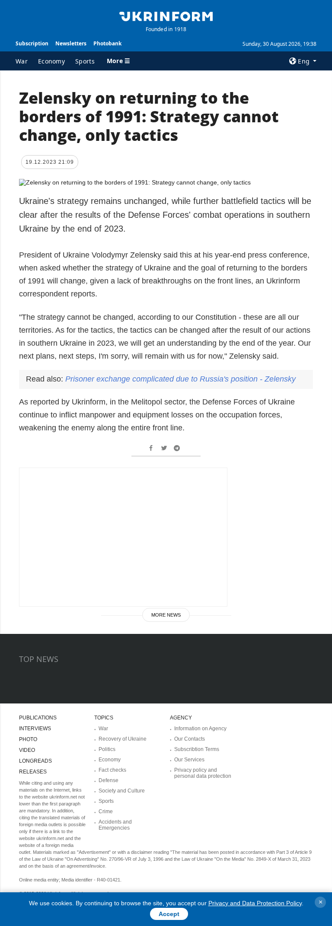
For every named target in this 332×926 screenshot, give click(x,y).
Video (27, 750)
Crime (106, 811)
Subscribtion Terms (196, 749)
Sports (85, 61)
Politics (107, 749)
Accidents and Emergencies (115, 825)
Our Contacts (189, 739)
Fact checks (112, 770)
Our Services (189, 760)
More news (166, 614)
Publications (38, 718)
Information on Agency (200, 729)
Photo (28, 739)
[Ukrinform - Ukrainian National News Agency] (166, 15)
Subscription (32, 43)
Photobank (107, 43)
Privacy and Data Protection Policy (255, 903)
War (22, 61)
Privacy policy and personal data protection (202, 773)
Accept (169, 913)
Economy (51, 61)
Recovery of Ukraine (123, 739)
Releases (33, 772)
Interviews (35, 729)
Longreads (35, 761)
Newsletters (70, 43)
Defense (108, 780)
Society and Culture (122, 791)
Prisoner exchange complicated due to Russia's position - (180, 379)
